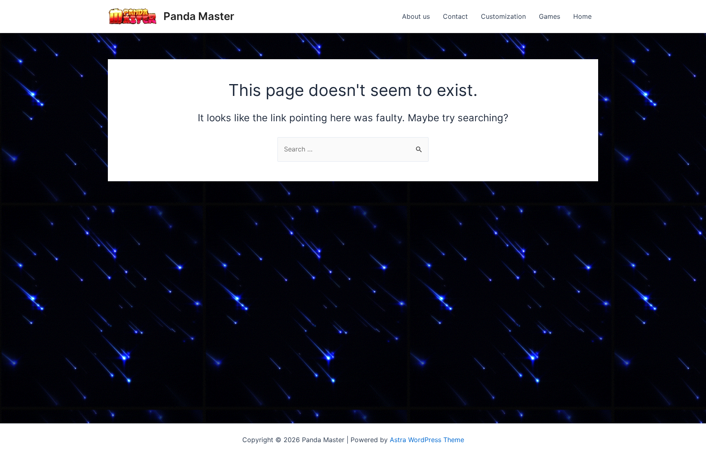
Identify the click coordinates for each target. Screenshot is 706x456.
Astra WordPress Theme (427, 440)
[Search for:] (353, 149)
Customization (503, 16)
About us (416, 16)
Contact (455, 16)
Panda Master (198, 16)
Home (582, 16)
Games (549, 16)
